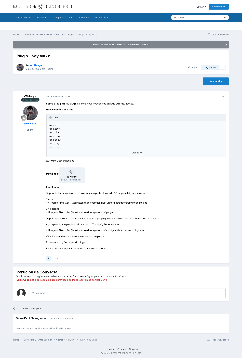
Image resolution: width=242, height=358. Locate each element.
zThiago (30, 96)
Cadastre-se (218, 6)
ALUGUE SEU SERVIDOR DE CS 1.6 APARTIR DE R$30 (121, 44)
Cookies (133, 349)
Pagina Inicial (23, 17)
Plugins (49, 68)
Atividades (41, 17)
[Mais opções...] (223, 97)
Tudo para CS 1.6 (61, 17)
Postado (58, 96)
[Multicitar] (48, 258)
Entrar (201, 6)
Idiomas (108, 349)
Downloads (83, 17)
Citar (56, 258)
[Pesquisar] (225, 17)
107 (31, 130)
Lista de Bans (102, 17)
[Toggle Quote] (50, 117)
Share (193, 67)
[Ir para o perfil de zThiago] (20, 67)
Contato (121, 349)
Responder (216, 81)
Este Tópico (211, 17)
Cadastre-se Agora (83, 276)
